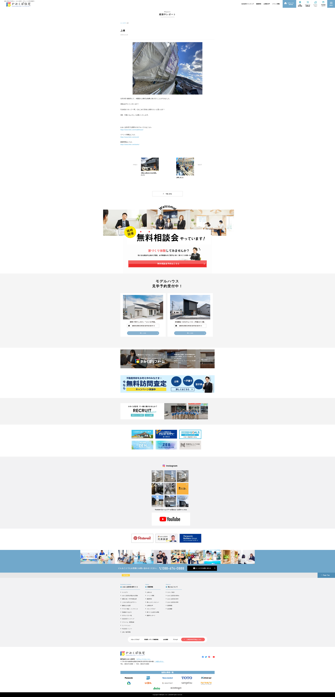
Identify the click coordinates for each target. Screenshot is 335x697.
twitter (206, 657)
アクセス (175, 639)
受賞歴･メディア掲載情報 (151, 639)
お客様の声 (267, 4)
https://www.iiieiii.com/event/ (129, 137)
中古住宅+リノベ (323, 5)
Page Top (326, 575)
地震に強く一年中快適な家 (129, 599)
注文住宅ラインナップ (247, 4)
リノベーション (126, 625)
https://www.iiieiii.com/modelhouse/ (131, 130)
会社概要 (169, 609)
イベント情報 (276, 4)
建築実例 (258, 4)
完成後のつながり (127, 612)
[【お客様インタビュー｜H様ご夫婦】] (157, 489)
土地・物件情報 (126, 632)
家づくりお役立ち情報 (153, 612)
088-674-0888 (128, 664)
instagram (209, 657)
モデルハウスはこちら (143, 659)
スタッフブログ (151, 609)
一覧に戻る (168, 194)
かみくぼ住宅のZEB (172, 602)
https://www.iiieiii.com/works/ (129, 144)
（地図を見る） (159, 661)
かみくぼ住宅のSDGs (173, 595)
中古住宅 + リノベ (127, 628)
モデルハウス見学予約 (291, 3)
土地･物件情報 (300, 5)
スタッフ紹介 (171, 592)
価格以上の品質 (126, 605)
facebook (203, 657)
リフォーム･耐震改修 (308, 5)
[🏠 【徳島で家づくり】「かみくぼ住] (182, 501)
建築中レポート (151, 615)
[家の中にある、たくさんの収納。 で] (182, 476)
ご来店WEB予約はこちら (193, 639)
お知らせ (149, 592)
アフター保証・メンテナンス (130, 609)
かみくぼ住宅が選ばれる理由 (130, 595)
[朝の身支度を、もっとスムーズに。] (157, 476)
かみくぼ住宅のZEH (172, 599)
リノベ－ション (315, 5)
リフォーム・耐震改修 (128, 622)
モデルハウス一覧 (127, 615)
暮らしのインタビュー (153, 602)
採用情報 (169, 605)
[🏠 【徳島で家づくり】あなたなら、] (170, 501)
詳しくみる (143, 333)
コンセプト (125, 592)
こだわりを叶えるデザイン (129, 602)
